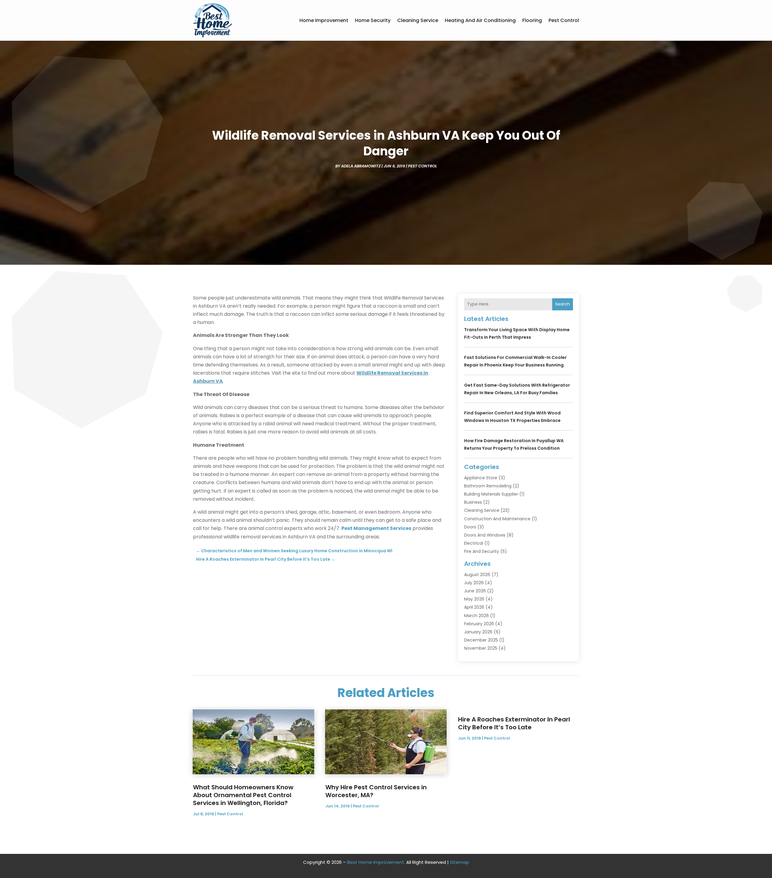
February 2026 (479, 624)
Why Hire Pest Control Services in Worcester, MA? (376, 791)
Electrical (473, 543)
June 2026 (475, 591)
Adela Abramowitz (361, 166)
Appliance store (480, 478)
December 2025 (481, 640)
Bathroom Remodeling (487, 486)
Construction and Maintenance (497, 519)
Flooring (532, 20)
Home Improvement (323, 20)
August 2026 (477, 575)
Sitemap (459, 862)
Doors (470, 527)
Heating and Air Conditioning (480, 20)
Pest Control (564, 20)
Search (562, 304)
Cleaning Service (417, 20)
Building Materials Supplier (491, 494)
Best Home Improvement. (376, 862)
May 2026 (474, 599)
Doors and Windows (484, 535)
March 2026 (476, 616)
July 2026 (474, 583)
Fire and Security (481, 551)
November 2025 (480, 648)
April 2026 (474, 607)
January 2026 (478, 632)
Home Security (373, 20)
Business (473, 502)
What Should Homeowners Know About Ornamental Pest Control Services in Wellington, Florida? (243, 795)
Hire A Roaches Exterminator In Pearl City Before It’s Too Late (514, 723)
